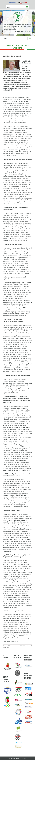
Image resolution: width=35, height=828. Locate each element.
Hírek (28, 646)
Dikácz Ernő (6, 646)
